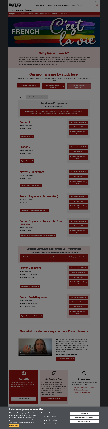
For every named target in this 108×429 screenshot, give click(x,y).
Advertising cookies (50, 420)
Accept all (84, 413)
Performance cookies (50, 424)
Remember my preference (84, 417)
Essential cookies (49, 413)
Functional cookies (49, 416)
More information (84, 422)
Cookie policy (14, 425)
